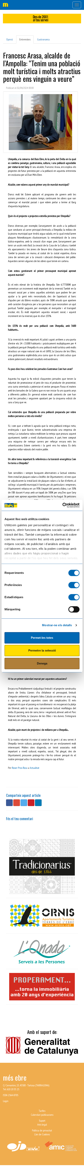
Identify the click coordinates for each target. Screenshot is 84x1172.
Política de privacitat (42, 1130)
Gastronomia (43, 39)
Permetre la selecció (42, 650)
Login (5, 1101)
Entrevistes (24, 39)
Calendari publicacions (42, 1114)
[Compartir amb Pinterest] (31, 802)
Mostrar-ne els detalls (57, 625)
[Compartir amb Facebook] (9, 802)
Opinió (9, 39)
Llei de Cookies (42, 1134)
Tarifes (42, 1111)
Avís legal (42, 1124)
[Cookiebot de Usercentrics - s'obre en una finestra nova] (62, 505)
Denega (42, 663)
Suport (42, 1120)
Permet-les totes (42, 637)
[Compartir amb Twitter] (24, 802)
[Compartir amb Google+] (16, 802)
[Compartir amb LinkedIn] (38, 802)
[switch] (74, 585)
